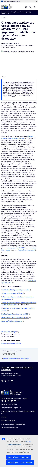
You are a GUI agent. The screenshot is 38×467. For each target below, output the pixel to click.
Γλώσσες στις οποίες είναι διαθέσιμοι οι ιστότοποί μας (18, 412)
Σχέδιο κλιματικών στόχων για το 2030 (14, 314)
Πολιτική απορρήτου (8, 420)
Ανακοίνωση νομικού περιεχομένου (13, 424)
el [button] (26, 7)
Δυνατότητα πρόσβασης (9, 427)
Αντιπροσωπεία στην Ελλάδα (11, 343)
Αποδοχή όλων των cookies (18, 457)
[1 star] (3, 354)
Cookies (4, 417)
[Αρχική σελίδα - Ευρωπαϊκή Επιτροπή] (6, 6)
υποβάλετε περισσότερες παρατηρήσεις (16, 358)
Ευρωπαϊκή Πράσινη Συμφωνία (11, 321)
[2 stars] (5, 354)
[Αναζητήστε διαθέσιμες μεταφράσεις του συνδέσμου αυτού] (25, 138)
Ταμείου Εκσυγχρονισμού (26, 250)
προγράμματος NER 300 (16, 248)
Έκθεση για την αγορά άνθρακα (12, 293)
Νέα (4, 18)
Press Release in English (9, 332)
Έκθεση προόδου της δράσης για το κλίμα (15, 290)
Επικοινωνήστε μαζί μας (9, 404)
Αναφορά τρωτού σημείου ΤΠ (11, 408)
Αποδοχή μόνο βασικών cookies (20, 462)
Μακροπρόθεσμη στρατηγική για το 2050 (15, 317)
